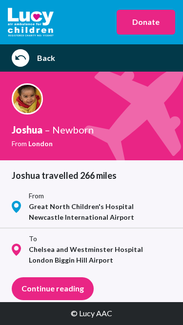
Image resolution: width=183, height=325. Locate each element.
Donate (146, 21)
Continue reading (52, 288)
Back (46, 57)
